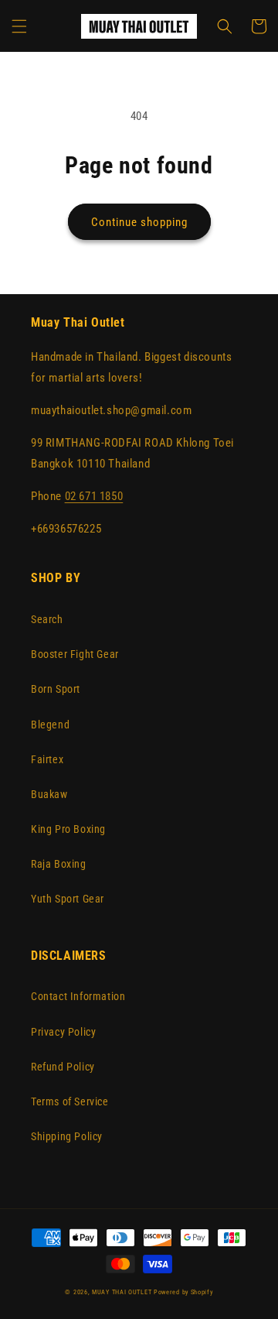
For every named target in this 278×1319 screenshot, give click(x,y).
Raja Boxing (58, 864)
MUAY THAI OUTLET (121, 1292)
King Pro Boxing (68, 829)
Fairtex (47, 759)
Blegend (50, 724)
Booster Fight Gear (75, 654)
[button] (19, 26)
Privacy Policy (63, 1032)
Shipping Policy (67, 1136)
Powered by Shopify (183, 1292)
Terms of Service (70, 1101)
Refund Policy (63, 1066)
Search (47, 619)
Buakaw (49, 794)
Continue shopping (139, 222)
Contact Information (78, 996)
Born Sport (55, 689)
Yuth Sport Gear (67, 898)
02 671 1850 (94, 496)
